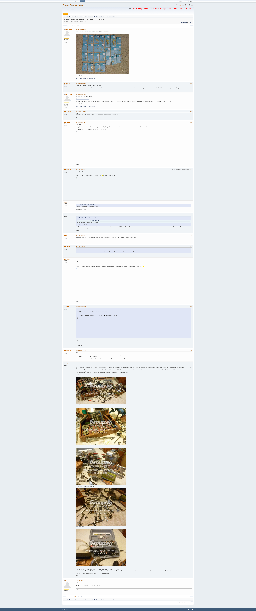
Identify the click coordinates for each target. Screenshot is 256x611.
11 (81, 25)
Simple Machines (71, 609)
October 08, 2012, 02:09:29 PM (81, 580)
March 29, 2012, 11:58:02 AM (81, 29)
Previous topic (184, 22)
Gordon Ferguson (69, 580)
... (73, 25)
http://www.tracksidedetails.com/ (82, 98)
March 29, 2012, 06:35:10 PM (81, 94)
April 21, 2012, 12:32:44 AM (80, 169)
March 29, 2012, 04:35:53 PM (81, 83)
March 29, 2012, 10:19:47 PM (81, 111)
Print (191, 25)
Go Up (64, 596)
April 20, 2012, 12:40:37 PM (80, 122)
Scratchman (68, 29)
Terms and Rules (187, 609)
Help (183, 609)
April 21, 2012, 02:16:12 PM (80, 246)
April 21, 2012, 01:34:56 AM (80, 202)
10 (79, 25)
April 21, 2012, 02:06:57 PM (80, 235)
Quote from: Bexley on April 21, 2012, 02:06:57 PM (87, 249)
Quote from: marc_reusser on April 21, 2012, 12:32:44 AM (88, 308)
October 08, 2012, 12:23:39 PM (81, 363)
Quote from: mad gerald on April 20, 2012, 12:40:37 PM (88, 204)
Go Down (65, 25)
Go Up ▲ (192, 609)
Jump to (175, 602)
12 (82, 25)
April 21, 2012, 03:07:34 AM (80, 214)
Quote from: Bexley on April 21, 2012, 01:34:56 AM (87, 217)
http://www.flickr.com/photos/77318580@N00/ (85, 78)
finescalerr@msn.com (167, 11)
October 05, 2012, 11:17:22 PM (81, 350)
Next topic (190, 22)
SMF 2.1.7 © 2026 (65, 609)
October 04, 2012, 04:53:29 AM (81, 259)
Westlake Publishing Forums (73, 5)
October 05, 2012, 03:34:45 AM (81, 306)
